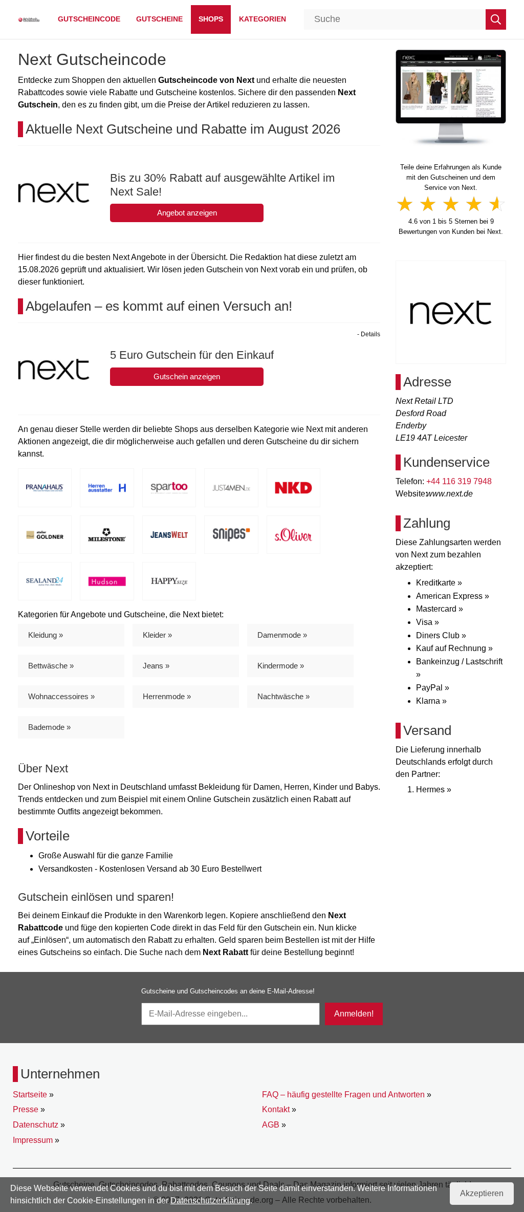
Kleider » (157, 635)
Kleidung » (45, 635)
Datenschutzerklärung (210, 1200)
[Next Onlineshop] (451, 97)
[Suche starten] (496, 19)
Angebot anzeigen (187, 212)
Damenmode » (282, 635)
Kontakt (276, 1109)
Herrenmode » (167, 696)
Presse (25, 1109)
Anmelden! (354, 1013)
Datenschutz (35, 1124)
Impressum (33, 1140)
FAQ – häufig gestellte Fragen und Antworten (343, 1094)
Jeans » (156, 665)
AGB (270, 1124)
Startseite (30, 1094)
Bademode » (49, 727)
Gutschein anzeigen (187, 376)
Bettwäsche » (51, 665)
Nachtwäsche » (283, 696)
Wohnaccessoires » (61, 696)
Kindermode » (280, 665)
